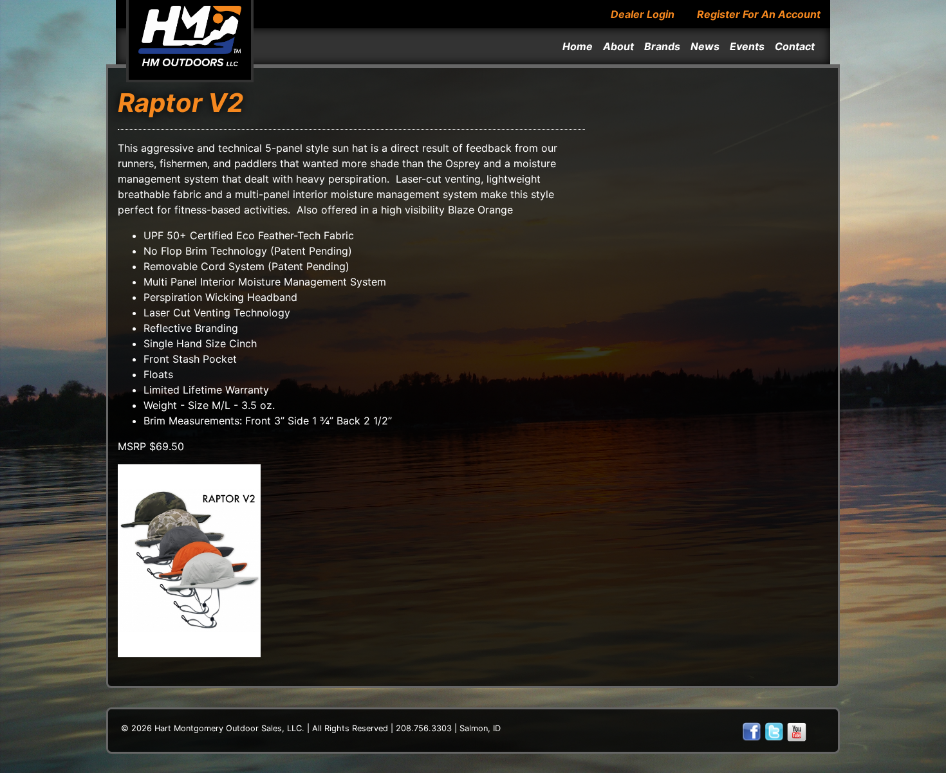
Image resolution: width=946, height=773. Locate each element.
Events (747, 46)
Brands (662, 46)
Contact (795, 46)
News (705, 46)
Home (577, 46)
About (618, 46)
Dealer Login (642, 14)
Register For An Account (759, 14)
